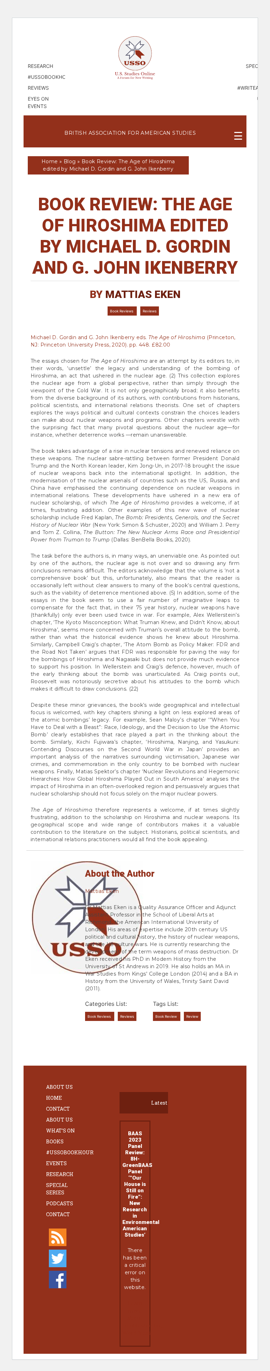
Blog (70, 161)
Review (192, 1016)
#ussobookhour (70, 1152)
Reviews (149, 311)
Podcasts (59, 1203)
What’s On (60, 1130)
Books (55, 1141)
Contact (58, 1108)
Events (56, 1163)
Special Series (57, 1189)
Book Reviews (122, 311)
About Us (59, 1087)
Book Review (166, 1016)
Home (49, 161)
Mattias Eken (143, 294)
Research (59, 1174)
